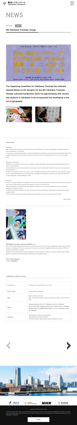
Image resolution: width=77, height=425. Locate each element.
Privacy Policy (8, 414)
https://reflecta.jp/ (15, 258)
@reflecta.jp (15, 260)
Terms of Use (15, 414)
